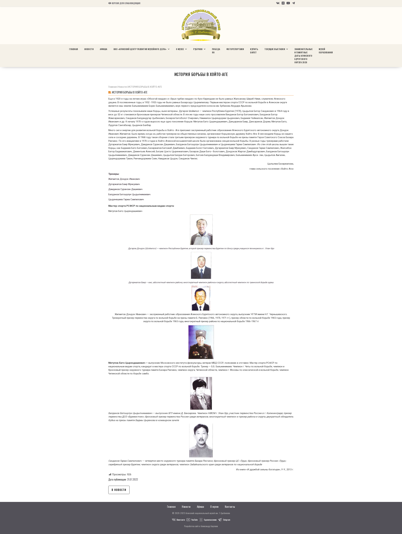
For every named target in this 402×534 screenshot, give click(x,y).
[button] (141, 49)
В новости (119, 490)
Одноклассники (210, 519)
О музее (214, 506)
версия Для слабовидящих (124, 3)
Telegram (226, 519)
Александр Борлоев (209, 526)
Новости (89, 49)
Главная (73, 49)
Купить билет (254, 50)
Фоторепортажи (235, 49)
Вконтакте (181, 519)
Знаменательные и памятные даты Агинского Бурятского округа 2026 (303, 55)
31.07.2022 (132, 479)
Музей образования (326, 50)
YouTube (194, 519)
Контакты (230, 506)
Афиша (103, 49)
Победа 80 (216, 50)
